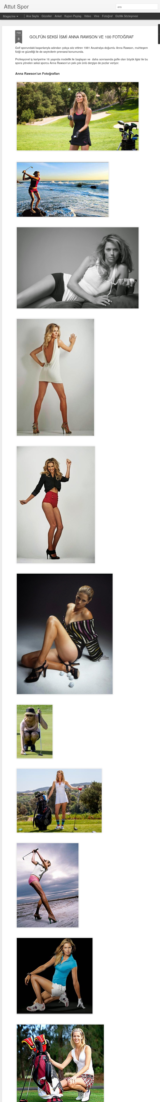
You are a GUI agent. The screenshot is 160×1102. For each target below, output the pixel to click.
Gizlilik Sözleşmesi (126, 16)
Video (87, 16)
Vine (97, 16)
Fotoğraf (107, 16)
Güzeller (47, 16)
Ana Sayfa (32, 16)
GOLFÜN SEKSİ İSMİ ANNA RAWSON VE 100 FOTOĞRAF (81, 37)
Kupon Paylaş (72, 16)
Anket (58, 16)
